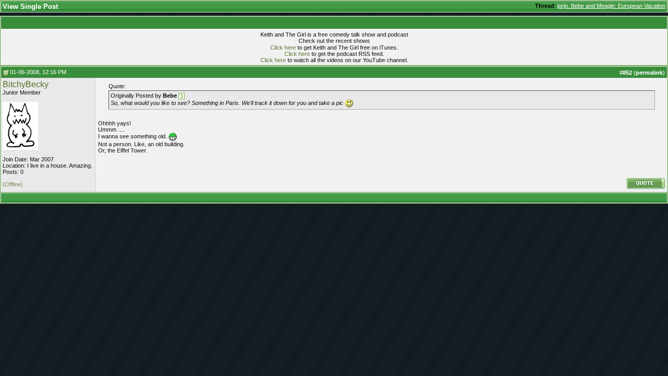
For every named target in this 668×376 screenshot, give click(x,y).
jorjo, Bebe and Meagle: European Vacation (611, 6)
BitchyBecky (26, 84)
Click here (283, 47)
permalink (649, 72)
